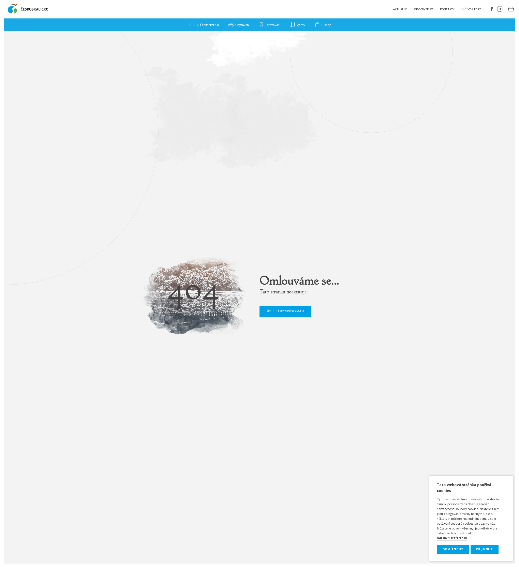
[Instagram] (500, 9)
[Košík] (511, 9)
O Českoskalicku (207, 25)
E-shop (326, 25)
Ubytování (242, 25)
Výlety (300, 25)
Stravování (273, 25)
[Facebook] (492, 9)
